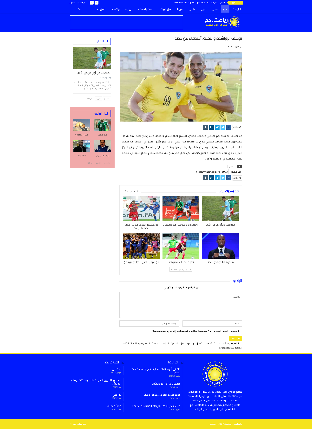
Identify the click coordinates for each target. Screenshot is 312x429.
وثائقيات (115, 9)
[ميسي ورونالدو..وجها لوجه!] (220, 246)
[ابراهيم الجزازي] (102, 146)
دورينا (180, 9)
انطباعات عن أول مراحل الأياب (94, 72)
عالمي (191, 9)
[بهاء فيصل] (102, 125)
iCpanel (73, 424)
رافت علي (116, 369)
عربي (203, 9)
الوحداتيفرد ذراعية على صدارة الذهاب (162, 394)
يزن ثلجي (117, 394)
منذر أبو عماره (114, 406)
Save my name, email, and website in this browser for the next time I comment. (195, 331)
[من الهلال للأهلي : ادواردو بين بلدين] (141, 246)
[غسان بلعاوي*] (81, 125)
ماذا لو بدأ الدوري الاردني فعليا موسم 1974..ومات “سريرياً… (96, 382)
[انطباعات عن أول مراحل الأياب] (220, 208)
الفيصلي (231, 166)
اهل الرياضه (165, 9)
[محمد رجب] (81, 146)
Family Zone (146, 9)
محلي (215, 9)
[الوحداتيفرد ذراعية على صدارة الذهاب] (180, 208)
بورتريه (128, 9)
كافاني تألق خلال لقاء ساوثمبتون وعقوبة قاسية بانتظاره (199, 3)
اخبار (225, 9)
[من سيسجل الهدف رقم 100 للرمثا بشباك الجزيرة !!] (141, 208)
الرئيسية (237, 9)
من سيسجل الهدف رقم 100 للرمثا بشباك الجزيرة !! (156, 406)
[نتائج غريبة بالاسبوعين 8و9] (180, 246)
